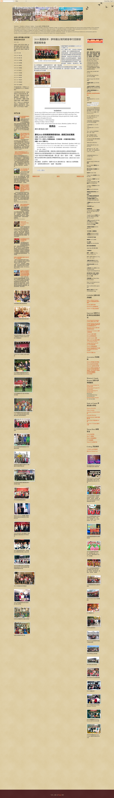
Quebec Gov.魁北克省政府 (93, 308)
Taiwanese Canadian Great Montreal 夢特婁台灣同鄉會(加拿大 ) (47, 14)
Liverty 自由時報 (90, 434)
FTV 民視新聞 (90, 440)
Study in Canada (90, 410)
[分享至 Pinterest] (44, 170)
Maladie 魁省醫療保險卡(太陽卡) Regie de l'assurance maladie (93, 349)
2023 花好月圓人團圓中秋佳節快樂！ (24, 169)
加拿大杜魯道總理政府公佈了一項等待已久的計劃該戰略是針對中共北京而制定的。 (21, 153)
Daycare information (91, 408)
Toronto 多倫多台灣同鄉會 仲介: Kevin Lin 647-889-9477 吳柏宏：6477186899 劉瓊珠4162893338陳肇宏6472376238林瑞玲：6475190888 (93, 370)
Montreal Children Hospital (93, 397)
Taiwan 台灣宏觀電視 (91, 438)
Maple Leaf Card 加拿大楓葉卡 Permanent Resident (93, 340)
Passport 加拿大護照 (91, 334)
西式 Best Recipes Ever (92, 451)
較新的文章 (36, 176)
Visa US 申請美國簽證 (92, 346)
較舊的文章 (80, 176)
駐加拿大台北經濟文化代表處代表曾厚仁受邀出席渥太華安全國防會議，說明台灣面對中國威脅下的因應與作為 (24, 188)
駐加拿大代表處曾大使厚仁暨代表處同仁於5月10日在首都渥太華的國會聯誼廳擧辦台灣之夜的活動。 (24, 273)
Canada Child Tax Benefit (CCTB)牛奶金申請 (92, 343)
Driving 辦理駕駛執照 (91, 336)
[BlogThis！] (39, 170)
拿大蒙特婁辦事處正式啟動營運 (24, 117)
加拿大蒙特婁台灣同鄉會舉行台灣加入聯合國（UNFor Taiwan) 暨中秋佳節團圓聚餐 (24, 136)
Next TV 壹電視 (90, 436)
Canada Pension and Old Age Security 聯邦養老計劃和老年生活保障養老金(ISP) (93, 324)
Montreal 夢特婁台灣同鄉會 (93, 362)
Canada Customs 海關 (92, 338)
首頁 (58, 176)
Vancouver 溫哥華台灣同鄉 (93, 366)
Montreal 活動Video (91, 352)
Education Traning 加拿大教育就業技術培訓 (93, 328)
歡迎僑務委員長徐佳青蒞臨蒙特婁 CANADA (24, 240)
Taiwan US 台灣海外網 (92, 442)
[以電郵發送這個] (38, 170)
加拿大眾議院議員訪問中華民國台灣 (24, 205)
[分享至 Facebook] (42, 170)
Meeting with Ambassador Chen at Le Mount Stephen (24, 223)
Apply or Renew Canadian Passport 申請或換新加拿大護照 (93, 301)
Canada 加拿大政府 (91, 304)
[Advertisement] (91, 764)
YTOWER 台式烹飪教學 (92, 449)
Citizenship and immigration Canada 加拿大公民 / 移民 (93, 321)
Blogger (59, 795)
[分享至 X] (41, 170)
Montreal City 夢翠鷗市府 (92, 306)
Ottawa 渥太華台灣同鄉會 (92, 364)
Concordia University (91, 415)
